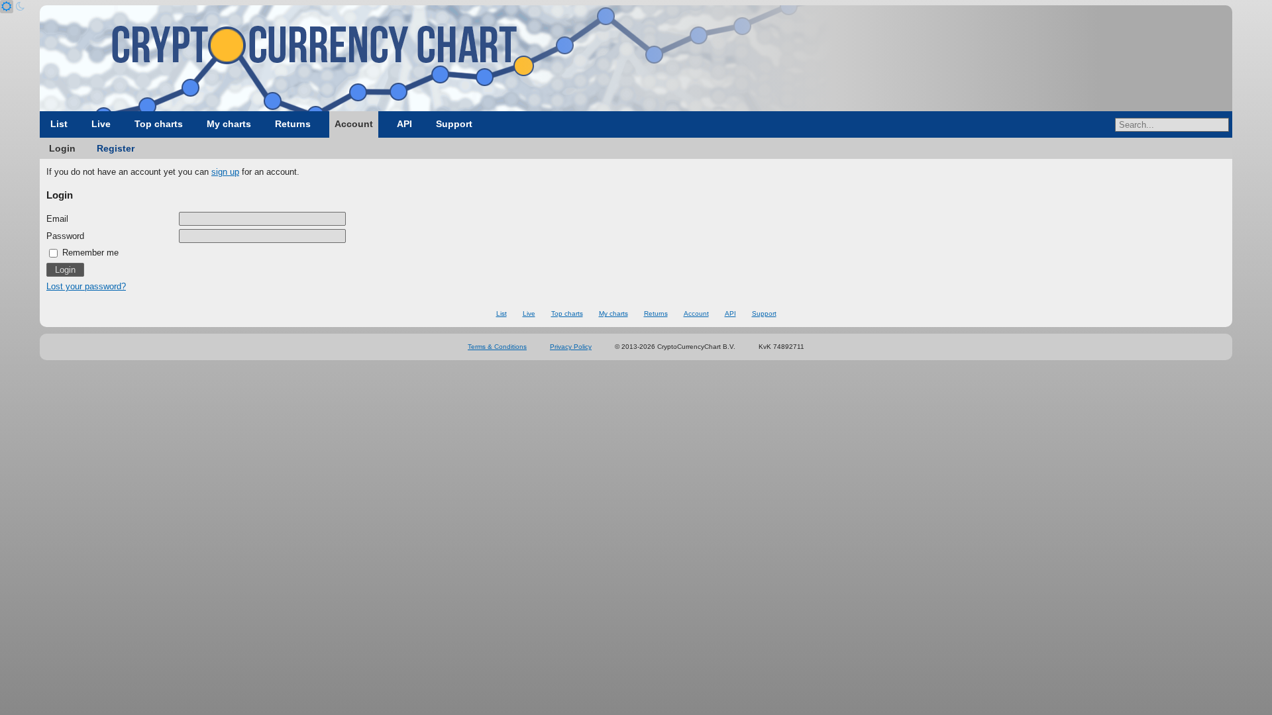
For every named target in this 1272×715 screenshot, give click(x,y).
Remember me (89, 253)
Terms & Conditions (497, 346)
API (404, 124)
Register (115, 148)
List (59, 124)
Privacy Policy (571, 346)
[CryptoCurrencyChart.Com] (636, 58)
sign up (225, 172)
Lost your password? (86, 286)
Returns (293, 124)
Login (62, 148)
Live (101, 124)
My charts (229, 124)
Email (57, 219)
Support (454, 124)
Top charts (158, 124)
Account (354, 124)
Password (65, 236)
